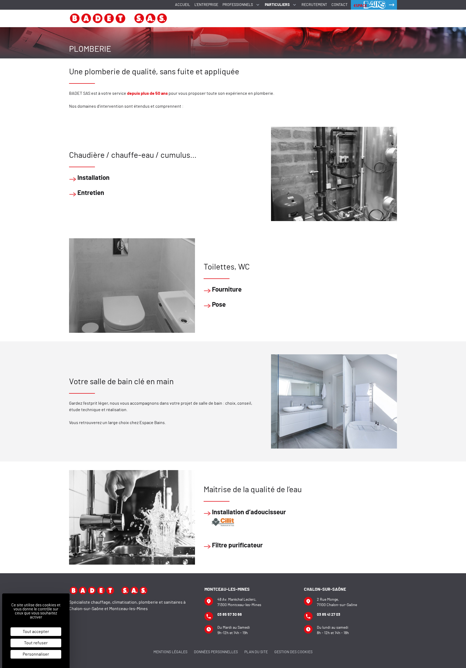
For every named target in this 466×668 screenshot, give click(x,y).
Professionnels (237, 5)
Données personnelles (216, 652)
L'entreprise (206, 5)
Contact (339, 5)
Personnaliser (36, 654)
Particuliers (277, 5)
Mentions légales (170, 652)
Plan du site (256, 652)
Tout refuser (36, 643)
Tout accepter (36, 631)
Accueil (182, 5)
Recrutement (314, 5)
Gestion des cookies (293, 652)
